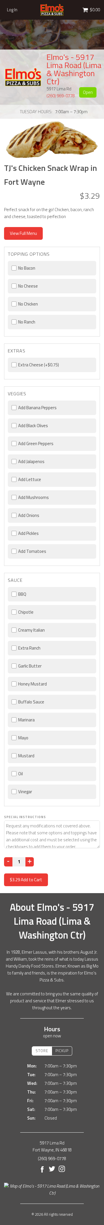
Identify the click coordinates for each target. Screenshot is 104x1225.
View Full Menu (23, 233)
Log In (12, 9)
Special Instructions (25, 817)
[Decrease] (8, 861)
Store (42, 1051)
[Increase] (29, 861)
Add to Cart (26, 879)
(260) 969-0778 (61, 95)
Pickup (61, 1051)
